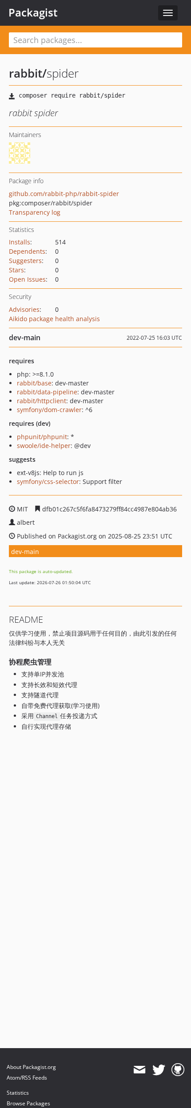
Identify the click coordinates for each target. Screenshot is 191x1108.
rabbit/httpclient (41, 401)
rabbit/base (34, 383)
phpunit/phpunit (42, 436)
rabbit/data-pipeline (47, 392)
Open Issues (27, 279)
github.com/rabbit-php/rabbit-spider (64, 193)
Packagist (33, 12)
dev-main (25, 551)
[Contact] (139, 1070)
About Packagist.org (31, 1067)
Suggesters (25, 260)
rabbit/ (28, 73)
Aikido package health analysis (54, 318)
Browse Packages (28, 1103)
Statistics (18, 1092)
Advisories (24, 309)
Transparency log (34, 212)
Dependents (27, 251)
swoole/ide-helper (44, 445)
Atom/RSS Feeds (27, 1077)
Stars (16, 270)
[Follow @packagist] (158, 1070)
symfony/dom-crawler (49, 409)
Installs (19, 242)
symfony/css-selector (48, 481)
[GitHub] (177, 1070)
